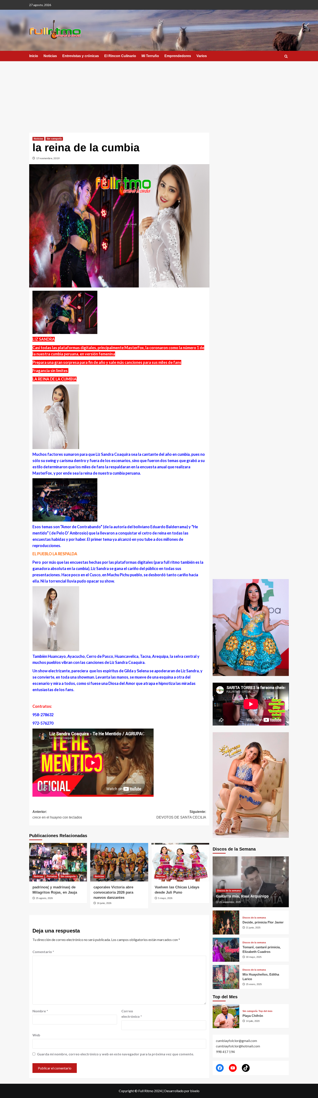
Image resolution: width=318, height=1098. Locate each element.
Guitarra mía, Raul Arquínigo (242, 896)
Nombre (40, 1011)
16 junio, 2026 (104, 903)
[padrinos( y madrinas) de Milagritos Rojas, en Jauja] (58, 862)
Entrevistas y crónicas (80, 56)
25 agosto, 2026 (44, 898)
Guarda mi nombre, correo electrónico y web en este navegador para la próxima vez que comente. (115, 1054)
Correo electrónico (131, 1014)
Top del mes (265, 1011)
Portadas (52, 876)
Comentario (43, 952)
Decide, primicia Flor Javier (263, 922)
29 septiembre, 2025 (230, 902)
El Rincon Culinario (120, 56)
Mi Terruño (150, 56)
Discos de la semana (229, 890)
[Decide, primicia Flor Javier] (226, 922)
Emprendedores (177, 56)
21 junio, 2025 (253, 927)
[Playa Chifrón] (226, 1016)
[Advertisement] (159, 93)
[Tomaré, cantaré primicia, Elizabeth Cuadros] (226, 950)
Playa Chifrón (253, 1016)
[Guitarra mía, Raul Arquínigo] (251, 881)
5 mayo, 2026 (165, 898)
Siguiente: (181, 814)
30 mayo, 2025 (254, 957)
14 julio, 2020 (253, 1021)
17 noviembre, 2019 (47, 158)
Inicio (33, 56)
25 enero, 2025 (254, 984)
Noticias (50, 56)
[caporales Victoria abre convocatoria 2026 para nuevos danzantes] (119, 862)
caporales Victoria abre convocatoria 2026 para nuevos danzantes (113, 892)
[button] (286, 56)
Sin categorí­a (54, 138)
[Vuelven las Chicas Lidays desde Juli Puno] (180, 862)
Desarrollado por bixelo (181, 1091)
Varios (201, 56)
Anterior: (57, 814)
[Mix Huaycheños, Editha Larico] (226, 977)
